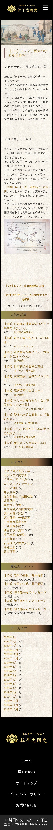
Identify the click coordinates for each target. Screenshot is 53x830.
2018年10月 (11, 709)
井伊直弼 (9, 492)
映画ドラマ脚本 (14, 530)
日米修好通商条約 (23, 332)
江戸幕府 (19, 360)
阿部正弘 (9, 547)
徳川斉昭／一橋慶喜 (17, 517)
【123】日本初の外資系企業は (23, 366)
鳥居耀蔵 (9, 551)
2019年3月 (10, 688)
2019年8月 (10, 666)
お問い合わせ (26, 805)
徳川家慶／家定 (14, 513)
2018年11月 (11, 705)
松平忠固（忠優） (15, 534)
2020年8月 (10, 641)
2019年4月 (10, 683)
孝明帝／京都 (12, 504)
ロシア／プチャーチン (18, 483)
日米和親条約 (12, 526)
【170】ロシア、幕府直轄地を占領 (24, 285)
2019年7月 (10, 671)
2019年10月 (11, 658)
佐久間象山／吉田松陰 (26, 423)
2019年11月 (11, 654)
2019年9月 (10, 662)
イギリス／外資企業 (24, 370)
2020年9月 (10, 637)
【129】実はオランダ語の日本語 (25, 443)
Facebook (28, 772)
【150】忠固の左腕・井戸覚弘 (23, 575)
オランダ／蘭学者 (23, 447)
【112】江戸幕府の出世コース (23, 390)
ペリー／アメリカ (23, 346)
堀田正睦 (9, 500)
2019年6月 (10, 675)
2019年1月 (10, 696)
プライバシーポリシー (26, 794)
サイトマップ (26, 783)
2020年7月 (10, 645)
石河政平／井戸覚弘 (17, 543)
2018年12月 (11, 700)
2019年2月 (10, 692)
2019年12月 (11, 650)
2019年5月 (10, 679)
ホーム (26, 761)
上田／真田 (11, 488)
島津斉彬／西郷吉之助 (18, 509)
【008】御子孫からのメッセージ (25, 592)
